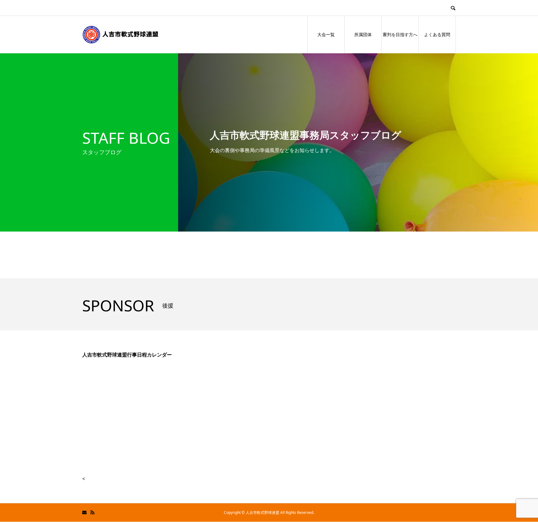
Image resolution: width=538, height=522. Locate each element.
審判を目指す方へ (400, 34)
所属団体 (363, 34)
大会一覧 (326, 34)
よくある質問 (437, 34)
